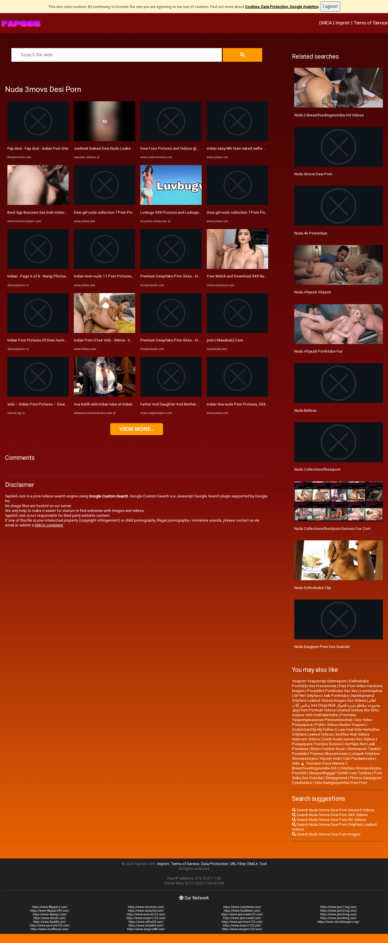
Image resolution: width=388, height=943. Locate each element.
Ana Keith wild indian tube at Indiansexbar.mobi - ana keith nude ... (129, 404)
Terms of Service (370, 23)
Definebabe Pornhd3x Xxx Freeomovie (330, 683)
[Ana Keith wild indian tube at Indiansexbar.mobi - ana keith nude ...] (104, 395)
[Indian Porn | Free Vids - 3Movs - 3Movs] (104, 331)
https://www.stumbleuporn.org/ (338, 922)
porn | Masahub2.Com (225, 340)
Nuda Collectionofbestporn (317, 469)
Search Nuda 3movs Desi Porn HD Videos (331, 819)
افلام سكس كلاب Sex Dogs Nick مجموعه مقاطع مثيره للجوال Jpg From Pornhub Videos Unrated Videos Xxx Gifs (336, 705)
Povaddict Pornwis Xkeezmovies (320, 753)
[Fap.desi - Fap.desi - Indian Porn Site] (38, 139)
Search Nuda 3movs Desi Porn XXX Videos (332, 814)
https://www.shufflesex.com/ (49, 929)
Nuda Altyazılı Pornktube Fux (318, 351)
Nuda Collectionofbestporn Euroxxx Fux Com (332, 528)
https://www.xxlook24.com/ (146, 925)
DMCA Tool (257, 863)
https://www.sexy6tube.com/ (242, 907)
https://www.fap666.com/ (49, 922)
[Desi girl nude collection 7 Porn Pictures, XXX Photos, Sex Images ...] (104, 203)
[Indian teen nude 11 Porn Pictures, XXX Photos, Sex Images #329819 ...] (104, 267)
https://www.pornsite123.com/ (50, 925)
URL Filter (238, 863)
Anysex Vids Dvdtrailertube (315, 715)
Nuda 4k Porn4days (310, 233)
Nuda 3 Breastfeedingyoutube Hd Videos (329, 115)
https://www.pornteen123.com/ (242, 922)
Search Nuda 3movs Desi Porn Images (328, 834)
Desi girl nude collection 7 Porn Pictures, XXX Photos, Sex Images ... (131, 212)
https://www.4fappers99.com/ (49, 911)
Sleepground (336, 777)
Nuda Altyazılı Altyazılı (312, 292)
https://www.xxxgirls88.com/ (146, 929)
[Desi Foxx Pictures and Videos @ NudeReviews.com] (171, 139)
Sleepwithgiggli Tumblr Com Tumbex (340, 773)
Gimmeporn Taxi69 (363, 748)
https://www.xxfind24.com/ (146, 922)
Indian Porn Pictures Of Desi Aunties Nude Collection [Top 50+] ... (62, 340)
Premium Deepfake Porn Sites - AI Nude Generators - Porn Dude (194, 276)
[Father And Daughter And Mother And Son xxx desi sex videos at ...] (171, 395)
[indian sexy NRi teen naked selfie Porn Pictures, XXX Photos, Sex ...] (237, 139)
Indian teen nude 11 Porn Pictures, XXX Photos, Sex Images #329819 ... (134, 276)
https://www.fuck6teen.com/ (242, 911)
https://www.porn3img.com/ (338, 914)
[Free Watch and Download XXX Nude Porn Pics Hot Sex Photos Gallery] (237, 267)
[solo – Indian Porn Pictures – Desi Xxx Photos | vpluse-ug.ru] (38, 395)
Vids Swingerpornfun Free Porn (341, 782)
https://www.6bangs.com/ (50, 914)
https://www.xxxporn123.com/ (146, 918)
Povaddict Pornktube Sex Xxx (332, 690)
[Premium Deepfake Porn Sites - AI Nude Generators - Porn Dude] (171, 267)
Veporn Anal (330, 758)
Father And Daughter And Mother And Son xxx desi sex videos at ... (196, 404)
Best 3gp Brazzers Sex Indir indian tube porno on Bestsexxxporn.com (65, 212)
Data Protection (214, 863)
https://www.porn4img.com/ (338, 918)
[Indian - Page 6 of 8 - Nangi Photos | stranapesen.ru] (38, 267)
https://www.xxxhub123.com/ (146, 914)
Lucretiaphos (371, 690)
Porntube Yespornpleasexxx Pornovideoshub (324, 717)
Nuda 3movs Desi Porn (313, 174)
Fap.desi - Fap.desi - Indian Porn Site (37, 148)
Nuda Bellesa (305, 410)
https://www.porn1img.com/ (338, 907)
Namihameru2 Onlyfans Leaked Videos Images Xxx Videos (333, 698)
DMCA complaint (49, 525)
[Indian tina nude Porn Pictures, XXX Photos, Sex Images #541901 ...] (237, 395)
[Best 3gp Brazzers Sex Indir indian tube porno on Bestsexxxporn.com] (38, 203)
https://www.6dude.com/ (49, 918)
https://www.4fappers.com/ (50, 907)
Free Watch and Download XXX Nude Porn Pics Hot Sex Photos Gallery (266, 276)
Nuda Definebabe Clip (312, 587)
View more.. (136, 429)
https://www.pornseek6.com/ (242, 918)
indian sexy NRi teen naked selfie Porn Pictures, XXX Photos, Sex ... (263, 148)
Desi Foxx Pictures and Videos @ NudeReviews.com (184, 148)
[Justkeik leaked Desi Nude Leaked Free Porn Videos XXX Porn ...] (104, 139)
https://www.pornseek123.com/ (242, 914)
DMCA (325, 23)
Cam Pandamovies (358, 758)
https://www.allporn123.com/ (242, 925)
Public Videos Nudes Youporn (340, 724)
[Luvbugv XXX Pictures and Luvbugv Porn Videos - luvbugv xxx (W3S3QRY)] (171, 203)
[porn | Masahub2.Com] (237, 331)
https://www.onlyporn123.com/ (242, 929)
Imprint (342, 23)
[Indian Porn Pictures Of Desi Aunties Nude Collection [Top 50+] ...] (38, 331)
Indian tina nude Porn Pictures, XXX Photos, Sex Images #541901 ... (264, 404)
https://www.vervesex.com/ (146, 907)
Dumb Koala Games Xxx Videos (348, 739)
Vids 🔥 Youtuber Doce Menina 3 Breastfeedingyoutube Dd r (319, 766)
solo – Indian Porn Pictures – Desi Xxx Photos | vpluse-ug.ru (57, 404)
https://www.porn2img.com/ (338, 911)
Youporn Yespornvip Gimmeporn (319, 681)
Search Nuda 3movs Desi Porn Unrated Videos (335, 810)
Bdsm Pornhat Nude (328, 748)
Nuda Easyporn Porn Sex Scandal (322, 646)
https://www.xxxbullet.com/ (146, 911)
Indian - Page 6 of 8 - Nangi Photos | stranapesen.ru (50, 276)
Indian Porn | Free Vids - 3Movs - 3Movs (106, 340)
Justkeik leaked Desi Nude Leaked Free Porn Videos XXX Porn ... (128, 148)
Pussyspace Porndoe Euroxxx (317, 744)
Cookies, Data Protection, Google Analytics (281, 6)
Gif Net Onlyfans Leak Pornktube (321, 695)
